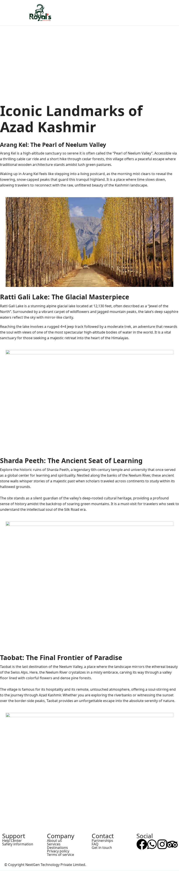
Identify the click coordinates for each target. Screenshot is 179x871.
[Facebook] (141, 844)
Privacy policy (58, 851)
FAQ (95, 844)
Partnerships (102, 840)
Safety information (17, 844)
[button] (160, 12)
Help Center (12, 840)
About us (54, 840)
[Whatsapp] (151, 844)
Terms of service (60, 854)
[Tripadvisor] (172, 844)
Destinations (57, 847)
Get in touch (102, 847)
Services (53, 844)
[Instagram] (162, 844)
